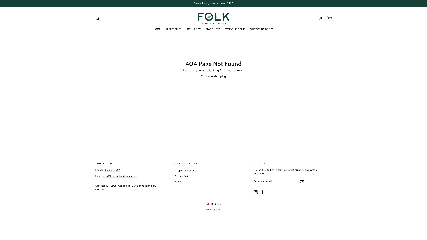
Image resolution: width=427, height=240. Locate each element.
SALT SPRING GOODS (262, 29)
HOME (156, 29)
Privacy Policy (182, 176)
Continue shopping (213, 76)
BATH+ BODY (193, 29)
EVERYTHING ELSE (235, 29)
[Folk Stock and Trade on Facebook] (262, 192)
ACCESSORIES (173, 29)
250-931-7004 (112, 170)
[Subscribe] (302, 182)
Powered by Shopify (213, 209)
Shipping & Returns (185, 170)
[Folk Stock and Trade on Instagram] (256, 192)
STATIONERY (213, 29)
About (177, 181)
